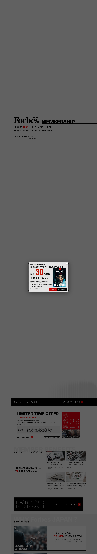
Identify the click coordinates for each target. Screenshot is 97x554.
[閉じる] (67, 263)
